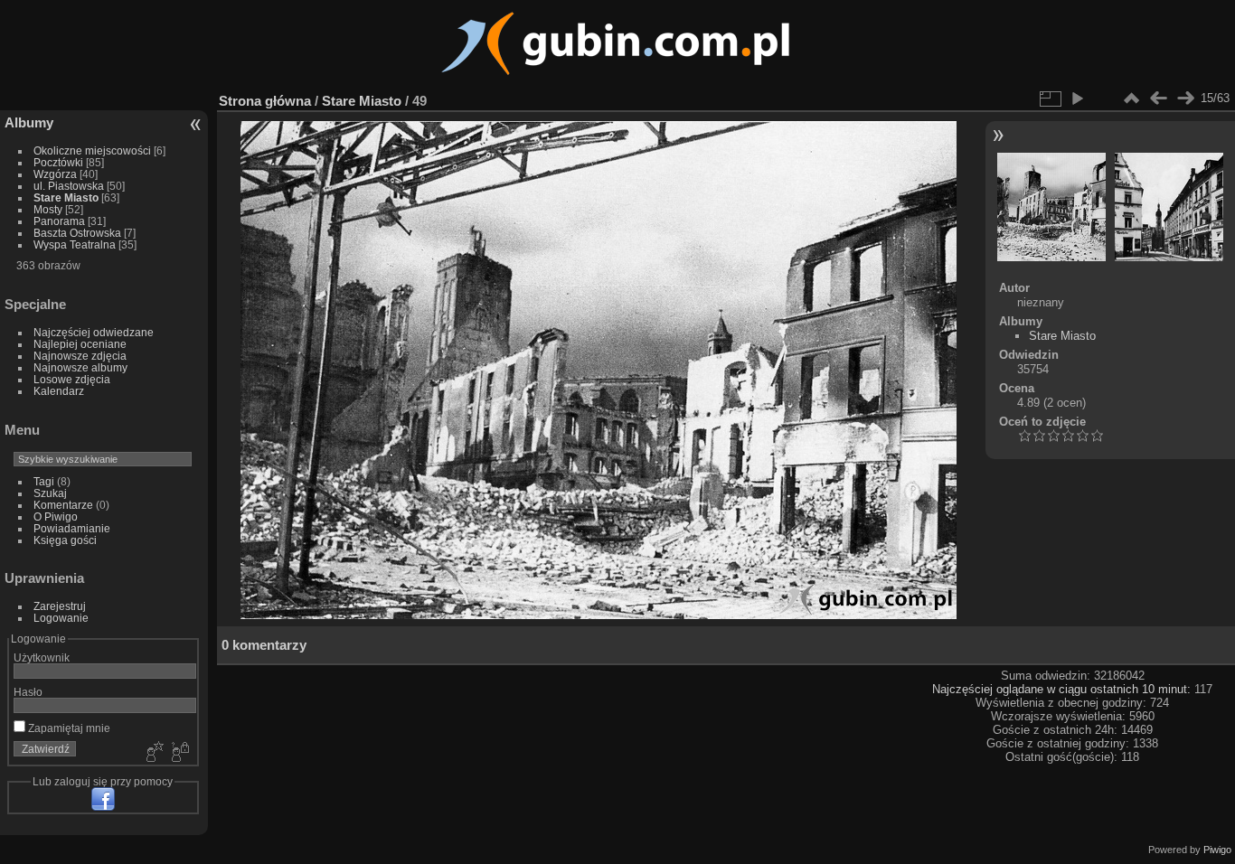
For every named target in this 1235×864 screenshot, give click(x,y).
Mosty (47, 209)
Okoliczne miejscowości (92, 150)
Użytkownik (42, 657)
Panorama (59, 221)
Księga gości (65, 540)
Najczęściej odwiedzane (93, 332)
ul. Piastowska (68, 186)
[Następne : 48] (1185, 98)
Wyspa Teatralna (74, 244)
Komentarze (63, 505)
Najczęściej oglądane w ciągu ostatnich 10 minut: (1063, 689)
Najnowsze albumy (80, 367)
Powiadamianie (71, 528)
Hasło (28, 692)
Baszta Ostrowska (77, 233)
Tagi (43, 481)
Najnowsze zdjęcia (80, 356)
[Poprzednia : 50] (1158, 98)
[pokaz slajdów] (1077, 98)
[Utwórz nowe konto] (153, 753)
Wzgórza (55, 174)
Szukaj (50, 493)
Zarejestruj (59, 606)
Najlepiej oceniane (80, 344)
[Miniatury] (1131, 98)
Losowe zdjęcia (71, 379)
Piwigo (1217, 849)
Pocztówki (58, 162)
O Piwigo (55, 516)
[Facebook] (103, 799)
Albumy (29, 122)
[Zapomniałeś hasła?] (179, 753)
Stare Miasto (66, 197)
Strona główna (265, 100)
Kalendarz (58, 391)
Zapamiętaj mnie (67, 728)
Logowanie (61, 618)
